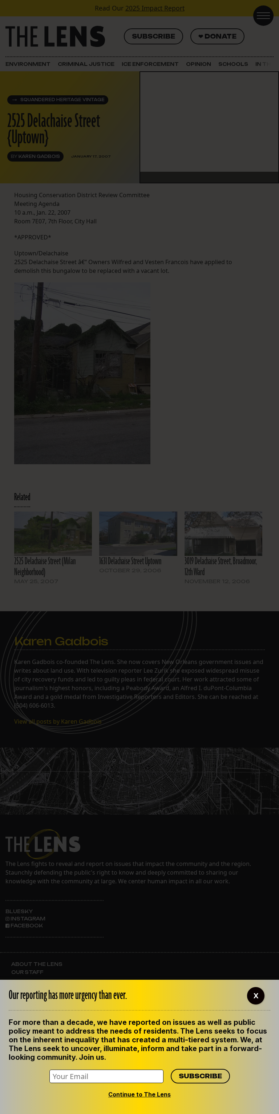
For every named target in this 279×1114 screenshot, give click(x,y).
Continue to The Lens (139, 1094)
